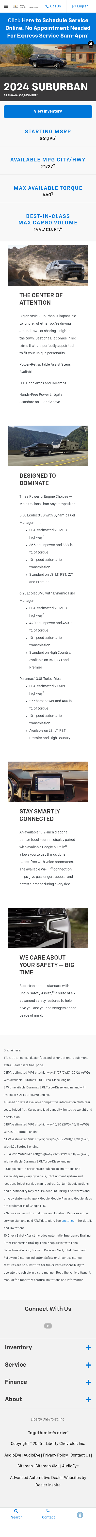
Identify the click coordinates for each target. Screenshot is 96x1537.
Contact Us (80, 1456)
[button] (91, 43)
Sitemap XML (47, 1466)
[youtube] (48, 1325)
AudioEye (12, 1456)
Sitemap (25, 1466)
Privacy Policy (55, 1456)
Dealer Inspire (48, 1485)
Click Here (21, 20)
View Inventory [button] (48, 112)
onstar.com (69, 1221)
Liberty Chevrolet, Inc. (65, 1444)
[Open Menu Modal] (6, 6)
